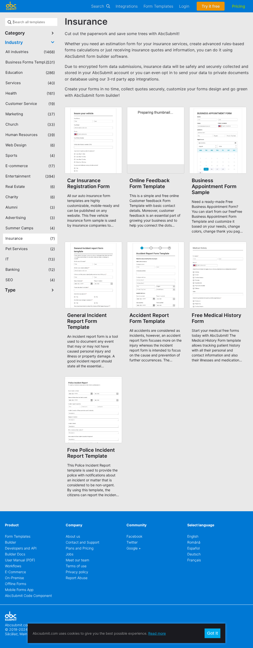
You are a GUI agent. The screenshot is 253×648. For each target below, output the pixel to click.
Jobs (69, 554)
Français (194, 560)
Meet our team (77, 560)
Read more (157, 633)
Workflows (13, 566)
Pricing (238, 6)
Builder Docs (15, 554)
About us (73, 536)
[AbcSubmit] (11, 6)
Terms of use (76, 566)
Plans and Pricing (79, 548)
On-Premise (14, 578)
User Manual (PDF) (20, 560)
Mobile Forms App (19, 590)
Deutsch (194, 554)
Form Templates (158, 6)
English (192, 536)
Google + (133, 548)
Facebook (134, 536)
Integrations (127, 6)
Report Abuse (76, 578)
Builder (10, 542)
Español (193, 548)
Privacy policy (77, 572)
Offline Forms (15, 584)
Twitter (132, 542)
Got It (212, 633)
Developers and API (21, 548)
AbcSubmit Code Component (28, 595)
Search (97, 6)
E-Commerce (15, 572)
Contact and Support (82, 542)
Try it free (211, 6)
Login (184, 6)
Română (193, 542)
